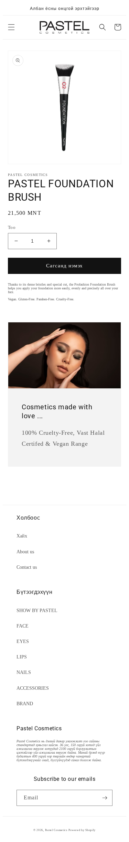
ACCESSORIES (33, 688)
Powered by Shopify (82, 830)
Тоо (11, 227)
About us (25, 551)
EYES (23, 641)
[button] (11, 27)
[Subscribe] (104, 798)
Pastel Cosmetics (56, 830)
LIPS (22, 657)
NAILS (24, 672)
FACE (23, 626)
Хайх (22, 536)
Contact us (27, 567)
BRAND (25, 703)
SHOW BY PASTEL (37, 610)
